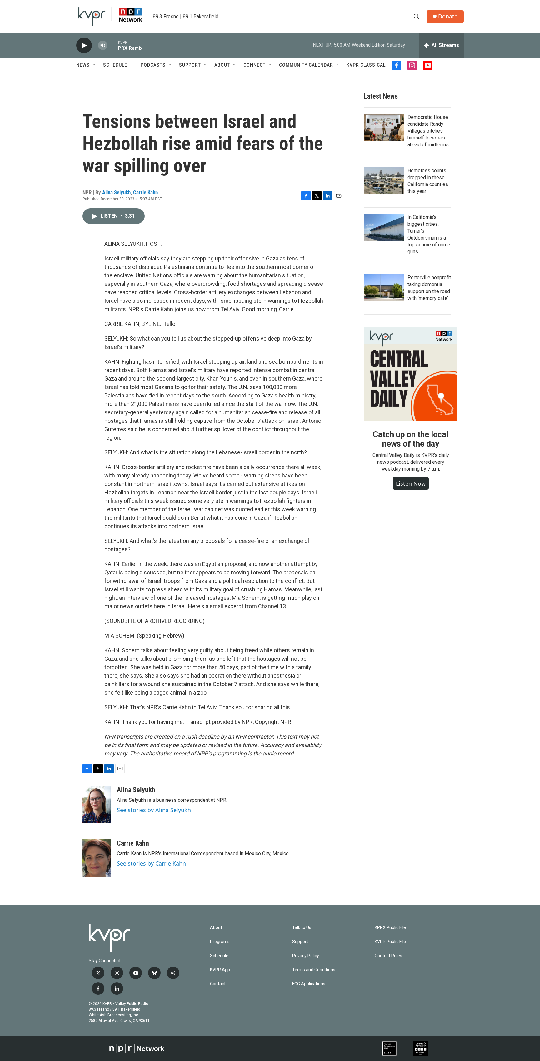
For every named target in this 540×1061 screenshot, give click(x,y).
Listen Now (411, 483)
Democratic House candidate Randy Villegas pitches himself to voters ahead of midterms (428, 131)
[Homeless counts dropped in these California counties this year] (384, 180)
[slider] (113, 45)
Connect (254, 65)
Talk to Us (301, 927)
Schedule (115, 65)
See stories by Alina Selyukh (154, 810)
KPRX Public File (390, 927)
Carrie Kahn (145, 192)
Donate (448, 16)
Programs (220, 941)
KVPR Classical (366, 65)
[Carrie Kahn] (96, 858)
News (83, 65)
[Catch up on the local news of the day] (410, 374)
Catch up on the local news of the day (410, 439)
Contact (218, 984)
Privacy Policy (305, 955)
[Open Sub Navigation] (94, 65)
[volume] (103, 45)
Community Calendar (306, 65)
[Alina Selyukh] (96, 804)
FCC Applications (308, 984)
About (222, 65)
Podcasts (153, 65)
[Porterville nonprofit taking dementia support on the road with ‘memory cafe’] (384, 287)
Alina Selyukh (116, 192)
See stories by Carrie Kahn (151, 863)
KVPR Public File (390, 941)
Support (190, 65)
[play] (84, 45)
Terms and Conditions (313, 970)
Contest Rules (388, 955)
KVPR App (220, 970)
